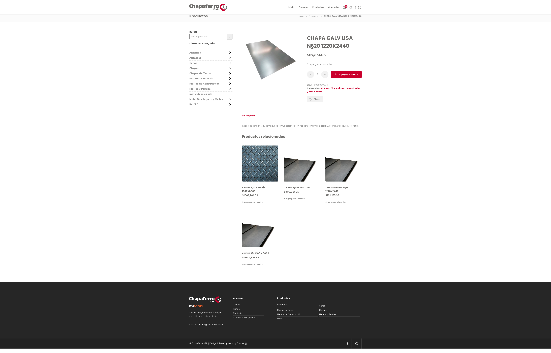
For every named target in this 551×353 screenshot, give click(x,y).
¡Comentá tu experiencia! (245, 318)
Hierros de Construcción (204, 83)
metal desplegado (200, 94)
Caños (193, 63)
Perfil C (193, 104)
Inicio (291, 7)
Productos (318, 7)
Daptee (241, 343)
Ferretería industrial (201, 78)
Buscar (193, 32)
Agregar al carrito (348, 74)
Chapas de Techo (200, 73)
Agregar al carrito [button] (253, 202)
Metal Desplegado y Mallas (206, 99)
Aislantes (195, 52)
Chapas (325, 88)
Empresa (303, 7)
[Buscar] (229, 36)
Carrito (236, 305)
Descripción (249, 115)
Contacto (333, 7)
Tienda (236, 309)
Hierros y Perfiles (199, 89)
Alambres (195, 58)
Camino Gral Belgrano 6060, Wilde (206, 324)
